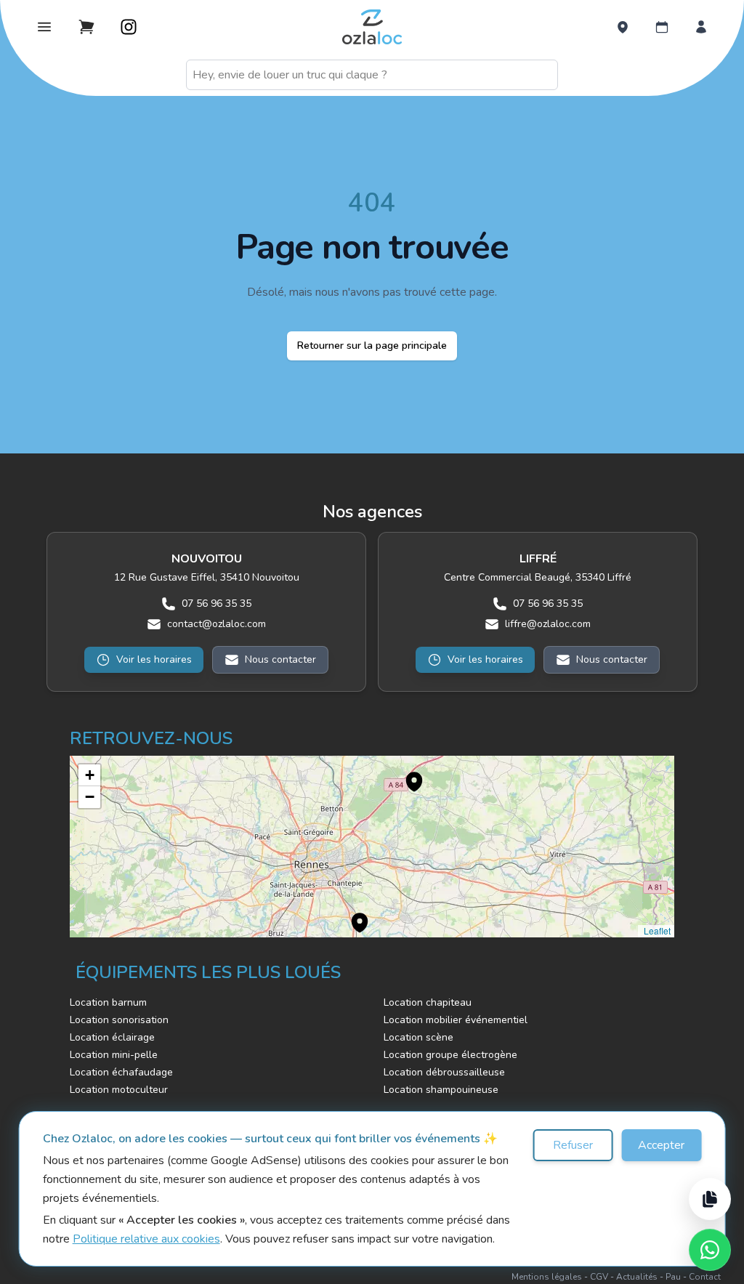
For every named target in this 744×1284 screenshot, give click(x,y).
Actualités (637, 1277)
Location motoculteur (119, 1090)
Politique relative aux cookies (146, 1239)
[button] (407, 774)
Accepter (661, 1145)
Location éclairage (112, 1037)
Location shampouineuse (441, 1090)
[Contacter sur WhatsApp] (710, 1250)
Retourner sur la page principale (372, 345)
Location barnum (108, 1002)
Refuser (573, 1145)
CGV (599, 1277)
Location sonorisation (119, 1020)
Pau (673, 1277)
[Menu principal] (44, 27)
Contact (705, 1277)
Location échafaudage (121, 1072)
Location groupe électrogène (450, 1055)
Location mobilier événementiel (455, 1020)
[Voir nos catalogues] (710, 1199)
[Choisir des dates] (662, 27)
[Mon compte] (701, 27)
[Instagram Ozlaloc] (129, 27)
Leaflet (656, 930)
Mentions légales (547, 1277)
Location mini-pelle (114, 1055)
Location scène (418, 1037)
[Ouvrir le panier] (86, 27)
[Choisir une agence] (622, 27)
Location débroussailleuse (444, 1072)
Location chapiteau (428, 1002)
